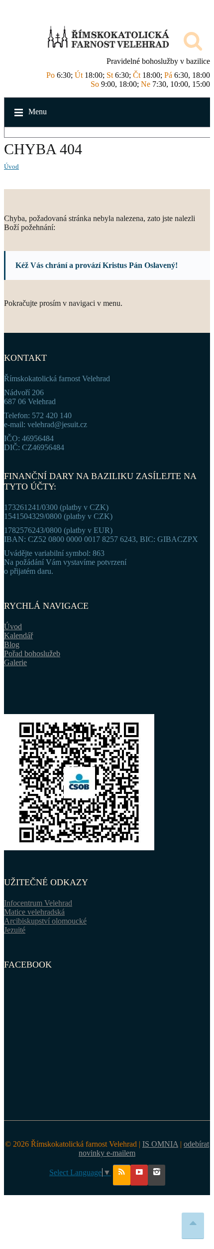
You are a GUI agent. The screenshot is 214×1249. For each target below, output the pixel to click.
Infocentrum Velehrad (38, 903)
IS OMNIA (160, 1144)
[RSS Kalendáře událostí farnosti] (121, 1175)
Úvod (11, 166)
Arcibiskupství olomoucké (45, 921)
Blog (11, 644)
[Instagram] (156, 1175)
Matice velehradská (34, 912)
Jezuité (14, 930)
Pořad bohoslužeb (32, 653)
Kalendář (18, 635)
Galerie (15, 662)
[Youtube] (139, 1175)
